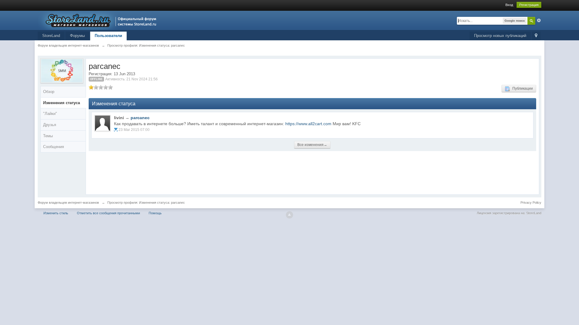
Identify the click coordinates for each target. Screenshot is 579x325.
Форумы (77, 35)
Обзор (48, 91)
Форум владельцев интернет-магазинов (68, 202)
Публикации (521, 88)
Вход (509, 5)
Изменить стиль (55, 213)
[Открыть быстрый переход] (536, 36)
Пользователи (108, 35)
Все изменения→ (312, 145)
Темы (48, 136)
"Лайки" (50, 113)
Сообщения (53, 146)
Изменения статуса (61, 103)
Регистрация (529, 5)
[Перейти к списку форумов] (99, 20)
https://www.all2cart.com (308, 123)
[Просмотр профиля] (102, 123)
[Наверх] (289, 214)
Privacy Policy (530, 202)
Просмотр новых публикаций (500, 35)
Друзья (49, 124)
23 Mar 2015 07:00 (134, 130)
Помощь (155, 213)
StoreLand (51, 35)
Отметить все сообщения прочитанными (108, 213)
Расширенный (538, 20)
